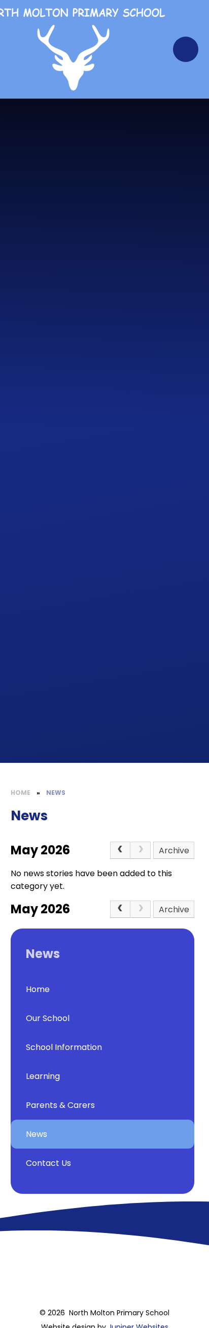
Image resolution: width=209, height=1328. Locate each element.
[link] (140, 850)
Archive (174, 850)
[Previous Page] (120, 850)
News (55, 792)
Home (20, 792)
